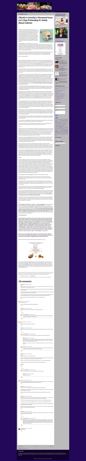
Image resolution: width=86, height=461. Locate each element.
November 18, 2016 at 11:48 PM (27, 380)
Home (19, 11)
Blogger (51, 458)
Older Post (51, 446)
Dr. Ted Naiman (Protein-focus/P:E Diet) (60, 90)
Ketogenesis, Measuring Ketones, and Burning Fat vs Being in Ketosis (63, 79)
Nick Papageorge (23, 428)
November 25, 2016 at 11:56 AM (32, 418)
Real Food (63, 131)
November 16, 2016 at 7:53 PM (25, 301)
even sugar (32, 188)
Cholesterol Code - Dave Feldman (59, 94)
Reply (21, 298)
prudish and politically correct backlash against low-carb (33, 229)
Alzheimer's (57, 119)
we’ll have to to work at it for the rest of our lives (42, 130)
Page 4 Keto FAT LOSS (35, 11)
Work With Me (24, 11)
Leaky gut (65, 125)
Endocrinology (57, 123)
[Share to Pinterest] (34, 275)
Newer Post (20, 446)
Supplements (52, 11)
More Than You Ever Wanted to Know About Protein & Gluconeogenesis (63, 66)
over (45, 86)
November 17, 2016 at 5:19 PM (28, 308)
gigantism (35, 29)
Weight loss (49, 277)
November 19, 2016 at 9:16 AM (27, 386)
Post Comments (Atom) (25, 448)
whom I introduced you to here (35, 61)
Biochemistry (65, 120)
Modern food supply (58, 128)
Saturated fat (61, 132)
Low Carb (39, 277)
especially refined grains (45, 187)
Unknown (22, 380)
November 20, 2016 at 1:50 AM (28, 411)
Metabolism (64, 126)
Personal (45, 277)
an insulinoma (40, 131)
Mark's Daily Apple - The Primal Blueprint (60, 93)
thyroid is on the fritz (49, 80)
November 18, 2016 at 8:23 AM (31, 314)
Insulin (28, 277)
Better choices (57, 120)
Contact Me (47, 11)
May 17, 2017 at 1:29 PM (29, 346)
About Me (29, 11)
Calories (24, 277)
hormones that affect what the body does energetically (40, 92)
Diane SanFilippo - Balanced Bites (59, 97)
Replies (22, 332)
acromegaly (20, 30)
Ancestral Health (63, 119)
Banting (21, 277)
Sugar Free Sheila (57, 92)
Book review (57, 122)
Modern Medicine (63, 127)
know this (44, 109)
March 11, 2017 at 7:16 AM (28, 428)
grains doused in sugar (25, 188)
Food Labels (62, 124)
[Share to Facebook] (33, 275)
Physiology (65, 129)
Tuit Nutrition (26, 5)
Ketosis (35, 277)
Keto (29, 277)
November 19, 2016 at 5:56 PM (28, 396)
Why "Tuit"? (42, 11)
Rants (47, 277)
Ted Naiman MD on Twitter (58, 91)
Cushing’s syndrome (44, 77)
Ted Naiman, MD (42, 239)
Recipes (56, 132)
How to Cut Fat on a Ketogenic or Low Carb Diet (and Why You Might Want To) (63, 73)
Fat (62, 123)
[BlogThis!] (32, 275)
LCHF (37, 277)
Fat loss (26, 277)
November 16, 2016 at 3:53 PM (28, 284)
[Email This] (31, 275)
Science (65, 132)
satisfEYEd (24, 346)
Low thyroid (42, 277)
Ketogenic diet (32, 277)
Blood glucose (59, 121)
